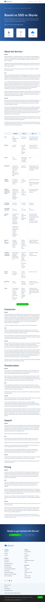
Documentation (28, 577)
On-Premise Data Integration (10, 568)
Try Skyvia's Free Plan (22, 304)
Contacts (6, 553)
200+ (30, 157)
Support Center (28, 575)
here (20, 511)
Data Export (6, 561)
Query (26, 553)
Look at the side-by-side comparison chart (15, 24)
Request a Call (30, 1)
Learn (26, 574)
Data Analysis (7, 570)
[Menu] (40, 2)
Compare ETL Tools (11, 8)
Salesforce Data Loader (8, 572)
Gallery (26, 570)
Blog (25, 567)
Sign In (36, 1)
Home (5, 8)
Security (6, 586)
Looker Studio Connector (29, 560)
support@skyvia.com (8, 590)
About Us (6, 551)
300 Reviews (31, 204)
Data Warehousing (8, 567)
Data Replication (7, 565)
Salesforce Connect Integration (10, 574)
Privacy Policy (7, 588)
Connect (26, 558)
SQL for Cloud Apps (8, 575)
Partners (6, 555)
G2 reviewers (35, 111)
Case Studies (27, 568)
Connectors (27, 555)
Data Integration (28, 551)
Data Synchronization (8, 563)
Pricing (26, 562)
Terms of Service (7, 585)
